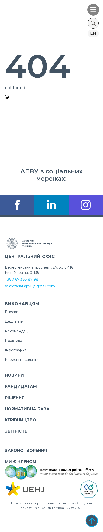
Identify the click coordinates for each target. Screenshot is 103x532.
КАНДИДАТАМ (21, 386)
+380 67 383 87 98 (21, 279)
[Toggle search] (93, 23)
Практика (13, 340)
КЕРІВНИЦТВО (20, 420)
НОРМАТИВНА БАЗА (27, 409)
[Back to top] (92, 521)
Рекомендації (17, 331)
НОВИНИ (14, 375)
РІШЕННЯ (15, 397)
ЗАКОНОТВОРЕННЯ (26, 450)
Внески (11, 312)
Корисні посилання (22, 359)
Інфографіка (16, 350)
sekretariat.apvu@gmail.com (30, 286)
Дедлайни (14, 321)
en (93, 33)
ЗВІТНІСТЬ (16, 431)
